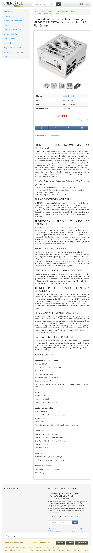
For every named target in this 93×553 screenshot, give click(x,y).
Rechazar (70, 543)
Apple (6, 57)
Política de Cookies (80, 550)
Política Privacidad (54, 531)
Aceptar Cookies (81, 543)
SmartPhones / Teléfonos (13, 20)
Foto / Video (8, 43)
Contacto (51, 528)
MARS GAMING (68, 96)
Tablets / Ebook (9, 38)
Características (40, 136)
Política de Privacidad (53, 512)
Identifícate (85, 4)
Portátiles (7, 16)
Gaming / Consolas (10, 34)
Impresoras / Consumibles (13, 29)
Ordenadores (8, 11)
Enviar (75, 522)
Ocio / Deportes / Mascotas (14, 52)
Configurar (60, 543)
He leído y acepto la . (64, 517)
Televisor (7, 25)
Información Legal (76, 528)
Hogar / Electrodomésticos (13, 48)
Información (54, 136)
